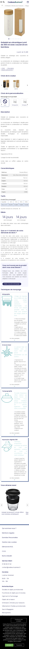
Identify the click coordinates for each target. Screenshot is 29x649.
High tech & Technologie (10, 596)
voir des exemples (14, 338)
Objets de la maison (8, 599)
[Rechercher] (3, 2)
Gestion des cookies (9, 542)
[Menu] (1, 2)
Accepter (9, 645)
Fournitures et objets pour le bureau (13, 593)
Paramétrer (19, 645)
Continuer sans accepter (19, 620)
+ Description (10, 68)
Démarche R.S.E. (7, 547)
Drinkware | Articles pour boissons (14, 5)
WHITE (16, 89)
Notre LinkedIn (7, 556)
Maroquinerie (6, 612)
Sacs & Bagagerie (7, 609)
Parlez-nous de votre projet (11, 284)
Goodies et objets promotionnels (12, 589)
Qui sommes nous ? (9, 528)
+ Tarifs (3, 68)
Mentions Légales (8, 533)
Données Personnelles (10, 537)
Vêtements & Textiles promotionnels (13, 606)
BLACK (6, 89)
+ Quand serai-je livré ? (7, 70)
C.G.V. (4, 551)
